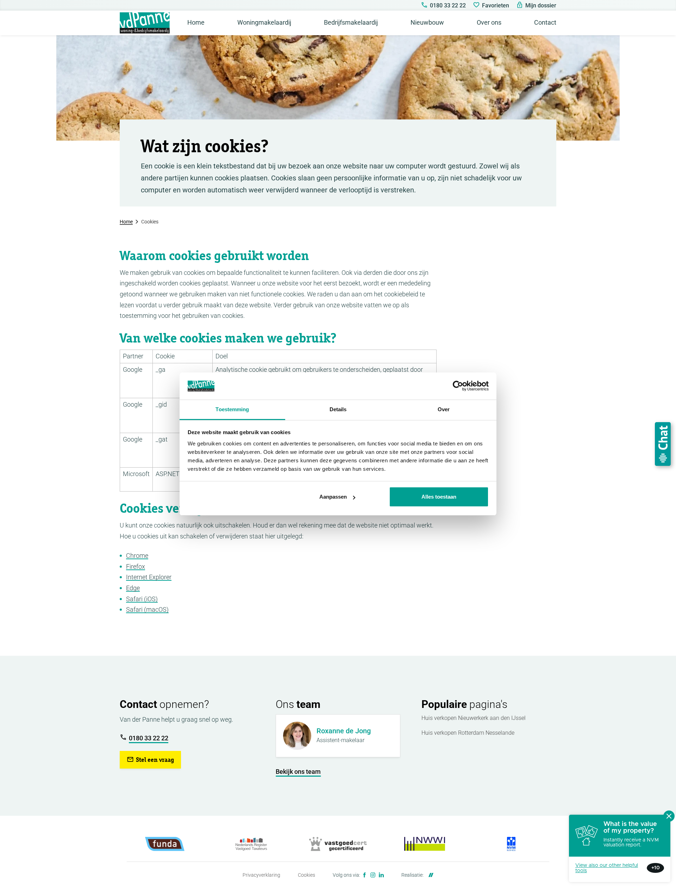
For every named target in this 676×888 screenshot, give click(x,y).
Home (126, 221)
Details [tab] (338, 409)
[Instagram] (372, 874)
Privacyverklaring (261, 874)
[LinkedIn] (381, 874)
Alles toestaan (438, 497)
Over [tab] (444, 409)
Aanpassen (333, 497)
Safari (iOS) (142, 599)
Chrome (137, 555)
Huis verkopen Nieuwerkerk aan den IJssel (473, 718)
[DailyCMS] (429, 874)
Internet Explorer (148, 577)
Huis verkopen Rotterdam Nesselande (467, 732)
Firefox (135, 566)
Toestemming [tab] (232, 409)
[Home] (145, 22)
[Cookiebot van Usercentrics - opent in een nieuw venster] (458, 386)
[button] (150, 760)
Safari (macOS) (147, 609)
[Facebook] (364, 874)
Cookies (306, 874)
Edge (133, 588)
